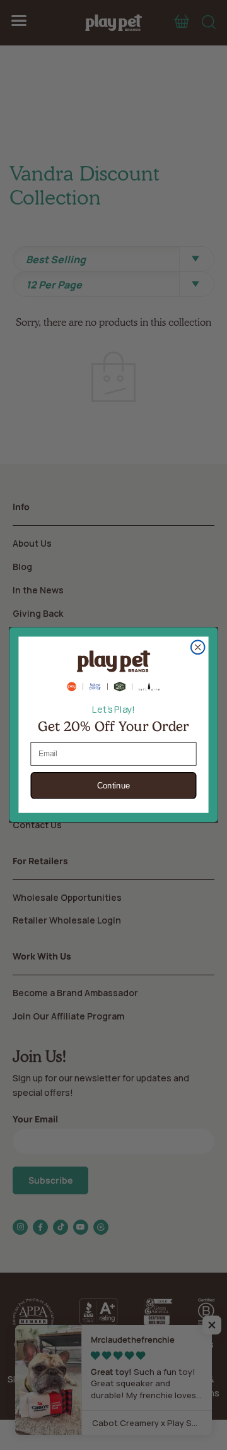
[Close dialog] (198, 648)
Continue (114, 786)
